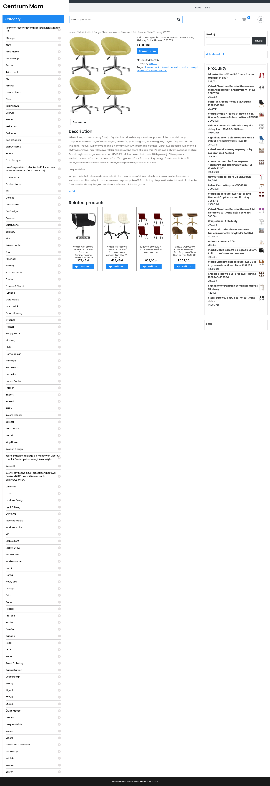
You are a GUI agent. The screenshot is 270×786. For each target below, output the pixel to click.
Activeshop (12, 58)
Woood (10, 765)
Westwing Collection (18, 744)
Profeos (10, 615)
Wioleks (10, 758)
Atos (8, 99)
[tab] (80, 122)
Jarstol (10, 421)
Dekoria (10, 197)
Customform (13, 184)
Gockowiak (12, 306)
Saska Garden (14, 670)
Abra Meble (12, 51)
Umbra (10, 717)
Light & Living (13, 507)
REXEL (9, 649)
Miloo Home (12, 554)
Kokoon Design (14, 449)
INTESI (9, 408)
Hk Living (10, 340)
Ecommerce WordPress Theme (130, 781)
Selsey (9, 683)
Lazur (9, 493)
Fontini (9, 279)
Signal (9, 690)
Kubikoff (10, 466)
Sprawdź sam (147, 51)
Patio (9, 602)
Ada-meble (12, 72)
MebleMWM (12, 541)
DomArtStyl (12, 204)
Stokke (10, 703)
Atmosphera (13, 92)
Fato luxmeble (14, 272)
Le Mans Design (14, 500)
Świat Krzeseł (13, 710)
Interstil (10, 401)
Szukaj (210, 34)
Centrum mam (23, 6)
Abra (8, 45)
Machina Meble (14, 520)
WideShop (12, 751)
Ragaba (10, 636)
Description (80, 122)
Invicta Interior (14, 415)
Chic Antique (13, 160)
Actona (10, 65)
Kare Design (13, 428)
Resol (9, 642)
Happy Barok (13, 333)
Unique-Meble (14, 724)
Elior (8, 238)
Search (178, 19)
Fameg (10, 265)
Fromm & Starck (15, 286)
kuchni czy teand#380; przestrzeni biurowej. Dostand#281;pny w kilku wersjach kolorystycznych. (31, 476)
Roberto (10, 656)
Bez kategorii (13, 140)
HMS (8, 347)
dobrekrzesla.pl (215, 54)
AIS (7, 78)
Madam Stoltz (14, 527)
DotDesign (12, 211)
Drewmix (10, 218)
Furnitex (10, 292)
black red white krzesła (157, 67)
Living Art (11, 513)
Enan (8, 252)
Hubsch (10, 387)
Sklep (198, 7)
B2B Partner (12, 106)
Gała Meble (12, 299)
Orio (8, 595)
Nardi (9, 568)
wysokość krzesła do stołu (152, 70)
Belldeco (11, 133)
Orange (10, 588)
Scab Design (13, 676)
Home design (13, 354)
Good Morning (14, 313)
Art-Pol (10, 85)
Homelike (11, 374)
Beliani (9, 119)
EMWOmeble (13, 245)
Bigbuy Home (13, 146)
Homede (11, 360)
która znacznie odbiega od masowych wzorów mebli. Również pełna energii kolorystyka (33, 457)
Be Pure (10, 112)
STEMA (9, 697)
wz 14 (72, 191)
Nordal (9, 575)
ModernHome (14, 561)
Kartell (9, 435)
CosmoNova (13, 177)
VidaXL (9, 737)
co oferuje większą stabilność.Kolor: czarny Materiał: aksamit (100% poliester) (30, 168)
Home (72, 32)
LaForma (11, 486)
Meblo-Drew (13, 547)
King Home (12, 442)
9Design (10, 38)
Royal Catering (14, 663)
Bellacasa (11, 126)
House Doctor (14, 381)
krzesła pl (192, 67)
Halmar (10, 326)
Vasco (9, 731)
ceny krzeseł (178, 67)
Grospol (10, 320)
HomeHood (12, 367)
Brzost (9, 153)
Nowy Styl (11, 581)
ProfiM (9, 622)
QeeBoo (10, 629)
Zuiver (9, 771)
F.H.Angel (11, 258)
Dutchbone (12, 224)
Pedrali (10, 608)
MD (7, 534)
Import (10, 394)
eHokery (10, 231)
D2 (7, 191)
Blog (207, 7)
